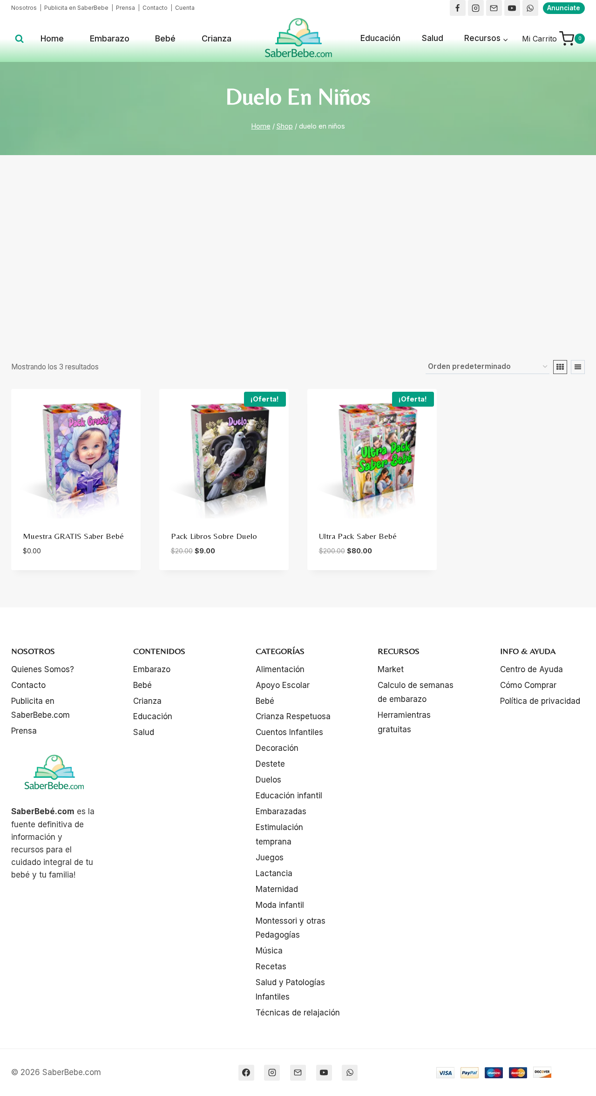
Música (269, 950)
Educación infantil (289, 795)
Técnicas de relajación (298, 1012)
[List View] (578, 367)
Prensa (125, 7)
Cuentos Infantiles (289, 732)
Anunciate (563, 8)
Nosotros (24, 7)
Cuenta (185, 7)
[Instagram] (476, 8)
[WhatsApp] (530, 8)
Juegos (270, 857)
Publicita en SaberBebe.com (40, 708)
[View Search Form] (19, 39)
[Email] (494, 8)
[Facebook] (458, 8)
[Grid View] (560, 367)
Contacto (154, 7)
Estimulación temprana (279, 834)
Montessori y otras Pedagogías (290, 928)
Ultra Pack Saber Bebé (358, 536)
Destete (270, 764)
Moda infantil (280, 905)
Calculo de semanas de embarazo (416, 692)
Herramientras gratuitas (404, 722)
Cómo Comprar (528, 685)
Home (52, 38)
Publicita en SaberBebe (76, 7)
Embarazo (109, 38)
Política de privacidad (540, 701)
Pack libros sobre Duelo (214, 536)
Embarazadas (281, 811)
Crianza (216, 38)
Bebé (165, 38)
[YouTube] (512, 8)
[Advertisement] (298, 257)
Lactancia (274, 873)
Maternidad (277, 889)
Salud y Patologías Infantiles (290, 989)
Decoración (277, 748)
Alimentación (280, 669)
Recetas (271, 966)
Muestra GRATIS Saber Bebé (73, 536)
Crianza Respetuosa (293, 716)
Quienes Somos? (42, 669)
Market (391, 669)
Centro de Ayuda (531, 669)
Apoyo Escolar (283, 685)
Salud (432, 38)
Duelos (268, 779)
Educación (380, 38)
